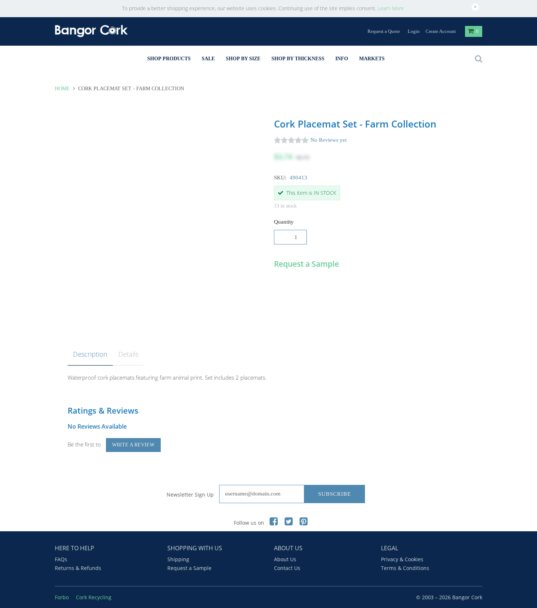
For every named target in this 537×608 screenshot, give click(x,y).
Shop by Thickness (297, 58)
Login (414, 31)
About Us (285, 559)
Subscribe (334, 494)
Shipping (178, 559)
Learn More (391, 8)
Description (90, 354)
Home (63, 88)
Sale (208, 58)
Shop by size (243, 58)
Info (341, 58)
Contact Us (287, 568)
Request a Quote (383, 31)
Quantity (284, 222)
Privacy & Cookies (402, 559)
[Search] (476, 59)
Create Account (441, 31)
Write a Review (133, 445)
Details (128, 354)
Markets (372, 58)
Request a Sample (189, 568)
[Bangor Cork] (91, 30)
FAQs (61, 559)
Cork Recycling (93, 597)
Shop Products (169, 58)
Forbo (62, 597)
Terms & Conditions (405, 568)
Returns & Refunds (78, 568)
